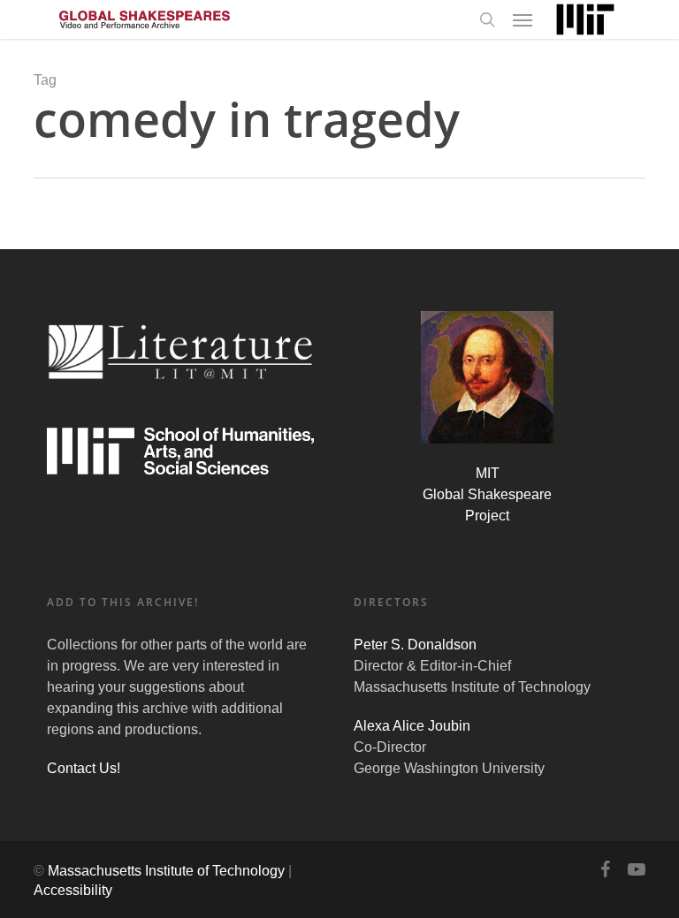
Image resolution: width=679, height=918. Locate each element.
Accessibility (73, 890)
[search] (487, 19)
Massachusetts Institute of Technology (166, 870)
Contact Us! (83, 768)
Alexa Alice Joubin (412, 725)
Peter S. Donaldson (415, 644)
